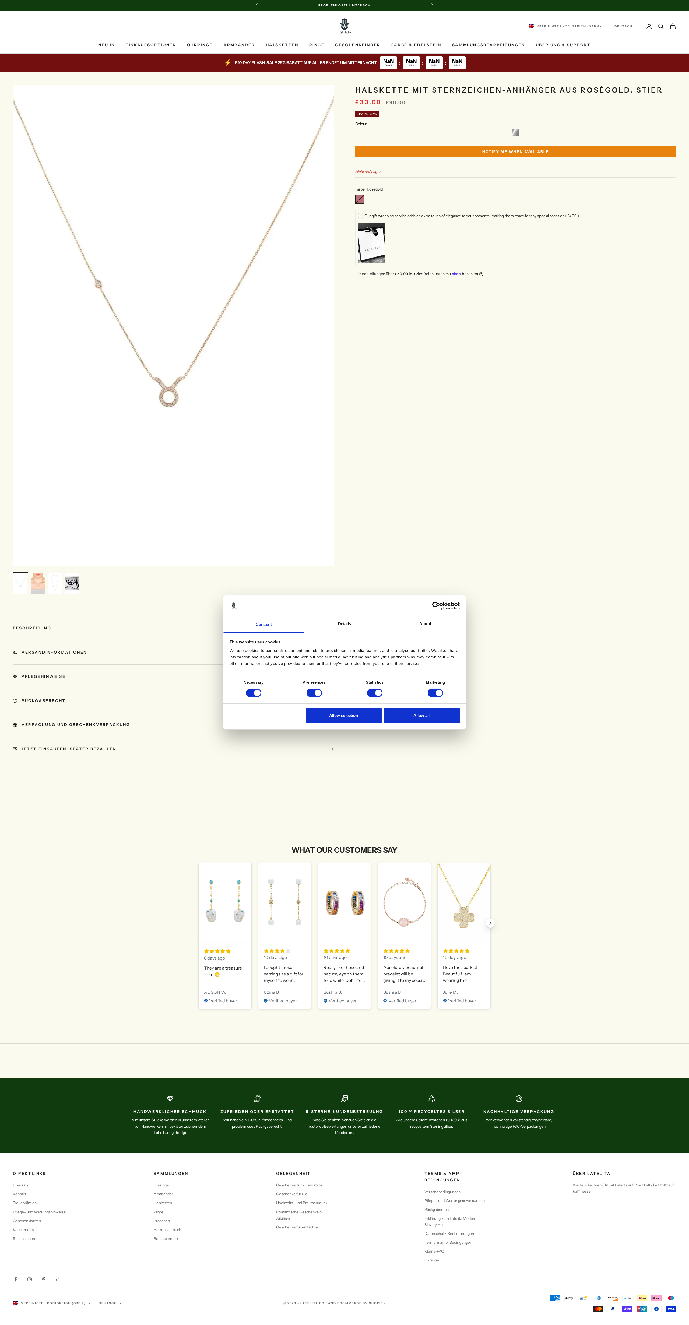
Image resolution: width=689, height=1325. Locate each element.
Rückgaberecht (437, 1209)
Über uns (20, 1185)
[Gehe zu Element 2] (37, 583)
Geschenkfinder (357, 45)
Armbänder (239, 45)
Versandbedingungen (442, 1191)
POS (323, 1303)
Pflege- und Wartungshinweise (39, 1212)
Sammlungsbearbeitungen (488, 45)
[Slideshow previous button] (198, 923)
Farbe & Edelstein (416, 45)
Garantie (431, 1260)
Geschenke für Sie (291, 1194)
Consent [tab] (264, 624)
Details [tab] (344, 623)
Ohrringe (200, 45)
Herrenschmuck (167, 1229)
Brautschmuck (166, 1238)
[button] (515, 132)
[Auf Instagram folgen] (29, 1279)
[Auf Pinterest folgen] (43, 1279)
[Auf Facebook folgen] (15, 1279)
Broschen (162, 1220)
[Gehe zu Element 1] (20, 583)
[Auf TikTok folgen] (57, 1279)
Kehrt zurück (23, 1229)
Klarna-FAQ (434, 1251)
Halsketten (282, 45)
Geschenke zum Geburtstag (300, 1185)
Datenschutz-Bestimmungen (449, 1233)
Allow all (421, 715)
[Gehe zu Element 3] (54, 583)
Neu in (106, 45)
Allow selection (343, 715)
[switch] (314, 693)
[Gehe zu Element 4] (72, 583)
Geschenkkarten (27, 1220)
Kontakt (19, 1194)
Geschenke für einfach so (297, 1227)
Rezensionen (24, 1238)
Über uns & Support (563, 45)
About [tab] (425, 623)
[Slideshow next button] (490, 923)
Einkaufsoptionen (151, 45)
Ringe (317, 45)
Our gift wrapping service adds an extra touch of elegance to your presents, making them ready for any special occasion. (471, 215)
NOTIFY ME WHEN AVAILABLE (515, 151)
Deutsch (623, 26)
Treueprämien (25, 1202)
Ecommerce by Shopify (361, 1303)
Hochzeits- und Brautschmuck (301, 1202)
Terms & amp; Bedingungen (448, 1242)
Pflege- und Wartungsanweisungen (454, 1200)
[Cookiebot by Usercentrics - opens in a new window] (436, 606)
